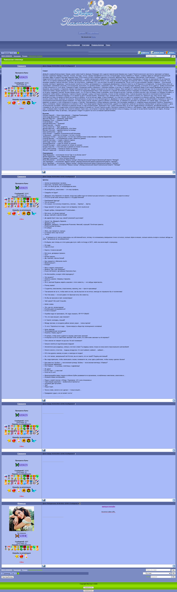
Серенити (21, 66)
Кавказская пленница (35, 56)
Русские (24, 56)
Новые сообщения (73, 45)
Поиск (108, 45)
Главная (82, 33)
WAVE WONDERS (6, 56)
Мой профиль (93, 33)
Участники (85, 45)
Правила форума (98, 45)
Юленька (22, 503)
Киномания (17, 56)
